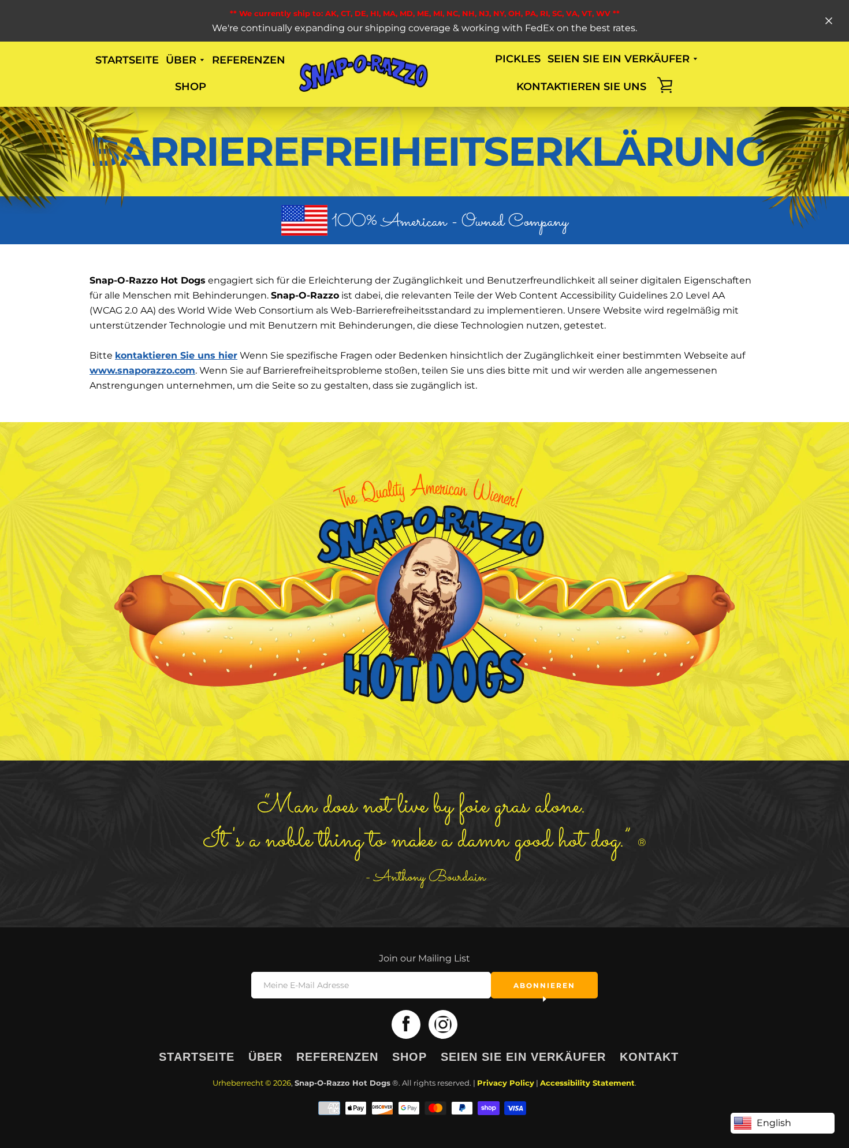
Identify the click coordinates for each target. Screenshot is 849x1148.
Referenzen (248, 60)
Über (265, 1056)
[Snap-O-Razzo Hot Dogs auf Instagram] (443, 1024)
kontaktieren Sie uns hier (176, 355)
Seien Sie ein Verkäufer (523, 1056)
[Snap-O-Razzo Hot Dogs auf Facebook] (406, 1024)
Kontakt (649, 1056)
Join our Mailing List (424, 958)
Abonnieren (544, 985)
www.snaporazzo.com (142, 370)
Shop (190, 86)
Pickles (518, 59)
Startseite (127, 60)
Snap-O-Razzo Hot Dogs (342, 1083)
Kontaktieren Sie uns (581, 86)
